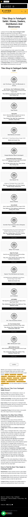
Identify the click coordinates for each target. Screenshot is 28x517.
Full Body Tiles (4, 376)
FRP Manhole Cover (4, 383)
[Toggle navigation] (25, 11)
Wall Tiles (7, 374)
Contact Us (8, 497)
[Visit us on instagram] (8, 504)
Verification (6, 1)
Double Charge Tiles (11, 376)
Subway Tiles (9, 378)
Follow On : (3, 504)
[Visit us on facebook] (7, 504)
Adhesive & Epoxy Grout (21, 381)
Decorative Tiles (16, 378)
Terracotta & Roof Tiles (11, 381)
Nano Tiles (3, 378)
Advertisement (4, 498)
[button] (21, 11)
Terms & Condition (12, 498)
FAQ (26, 498)
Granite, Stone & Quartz (12, 379)
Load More (14, 364)
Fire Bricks (3, 381)
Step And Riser (4, 379)
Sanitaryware (23, 378)
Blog (12, 497)
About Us (3, 497)
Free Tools (3, 500)
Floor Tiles (19, 376)
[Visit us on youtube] (12, 504)
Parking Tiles (20, 374)
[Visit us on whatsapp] (10, 504)
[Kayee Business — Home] (7, 11)
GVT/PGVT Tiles (13, 374)
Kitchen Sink (21, 379)
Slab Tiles (24, 376)
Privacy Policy (20, 498)
